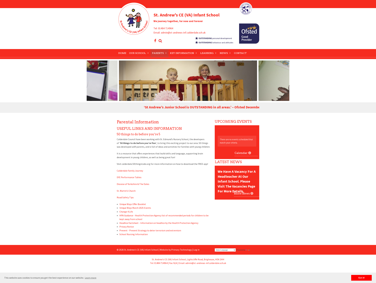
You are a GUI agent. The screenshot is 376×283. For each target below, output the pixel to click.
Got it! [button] (361, 278)
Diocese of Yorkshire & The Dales (133, 184)
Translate (254, 250)
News (224, 53)
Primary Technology (181, 249)
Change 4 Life (126, 211)
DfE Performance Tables (129, 177)
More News (242, 193)
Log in (196, 249)
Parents (158, 53)
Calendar (241, 153)
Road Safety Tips (125, 197)
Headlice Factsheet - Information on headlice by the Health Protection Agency (158, 222)
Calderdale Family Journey (130, 170)
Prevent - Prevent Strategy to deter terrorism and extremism (150, 230)
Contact (240, 53)
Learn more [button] (90, 277)
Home (122, 53)
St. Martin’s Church (126, 190)
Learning (207, 53)
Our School (137, 53)
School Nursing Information (133, 234)
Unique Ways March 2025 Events (135, 207)
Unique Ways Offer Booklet (132, 204)
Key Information (182, 53)
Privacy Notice (126, 226)
